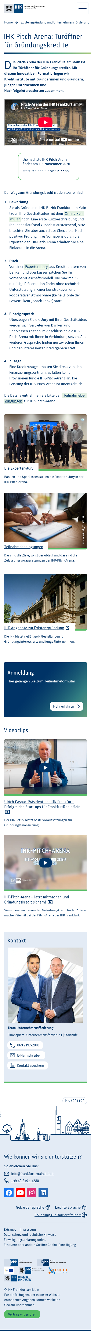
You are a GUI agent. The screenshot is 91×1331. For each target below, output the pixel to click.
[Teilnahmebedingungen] (45, 527)
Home (8, 22)
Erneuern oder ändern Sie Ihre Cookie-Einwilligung (40, 1245)
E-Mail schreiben (29, 1055)
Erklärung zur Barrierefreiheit (57, 1215)
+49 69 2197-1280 (25, 1180)
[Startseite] (38, 8)
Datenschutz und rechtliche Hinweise (30, 1235)
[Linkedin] (43, 1192)
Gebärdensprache (30, 1207)
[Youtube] (20, 1192)
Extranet (10, 1229)
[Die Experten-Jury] (45, 448)
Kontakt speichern (30, 1065)
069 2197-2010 (28, 1045)
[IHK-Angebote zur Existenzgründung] (45, 609)
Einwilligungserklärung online (25, 1240)
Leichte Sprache (68, 1207)
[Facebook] (9, 1192)
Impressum (28, 1229)
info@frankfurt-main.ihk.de (32, 1173)
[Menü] (82, 8)
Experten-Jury (36, 266)
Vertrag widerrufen (22, 1314)
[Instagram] (31, 1192)
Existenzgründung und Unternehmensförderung (55, 22)
